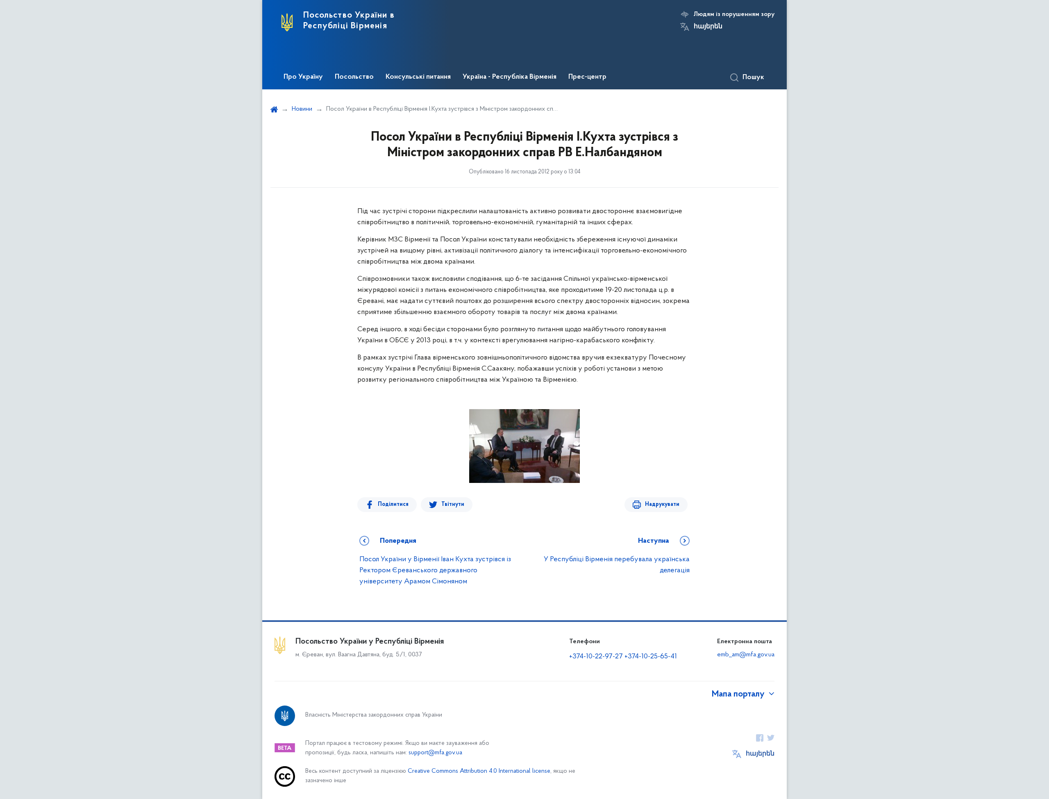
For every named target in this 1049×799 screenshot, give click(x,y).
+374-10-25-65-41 (650, 656)
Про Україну (303, 77)
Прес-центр (587, 77)
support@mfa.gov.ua (435, 753)
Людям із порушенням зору (734, 14)
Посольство (354, 77)
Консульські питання (418, 77)
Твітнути (452, 504)
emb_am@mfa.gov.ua (745, 654)
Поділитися (393, 504)
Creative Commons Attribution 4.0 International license (479, 771)
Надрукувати (662, 504)
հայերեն (708, 26)
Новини (302, 109)
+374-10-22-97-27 (596, 656)
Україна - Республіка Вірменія (509, 77)
